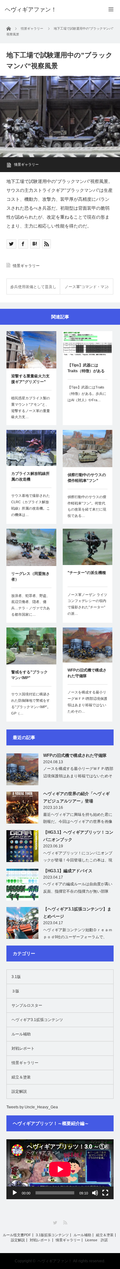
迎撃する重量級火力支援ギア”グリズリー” (30, 379)
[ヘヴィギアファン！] (31, 9)
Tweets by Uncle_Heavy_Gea (32, 1107)
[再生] (15, 1193)
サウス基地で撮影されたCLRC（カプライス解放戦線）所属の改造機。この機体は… (30, 505)
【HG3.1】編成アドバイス (67, 870)
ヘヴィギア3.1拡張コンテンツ (37, 1020)
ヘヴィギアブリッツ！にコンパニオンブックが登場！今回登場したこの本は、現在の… (77, 860)
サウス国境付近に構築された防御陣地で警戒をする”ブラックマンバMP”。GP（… (31, 703)
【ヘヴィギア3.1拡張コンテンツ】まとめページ (77, 913)
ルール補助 (21, 1034)
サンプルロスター (27, 1005)
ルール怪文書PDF (17, 1235)
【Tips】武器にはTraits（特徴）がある (86, 368)
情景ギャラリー (26, 164)
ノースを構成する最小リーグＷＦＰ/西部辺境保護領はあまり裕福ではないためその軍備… (78, 776)
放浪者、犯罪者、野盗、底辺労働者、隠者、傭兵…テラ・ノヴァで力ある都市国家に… (30, 605)
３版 (15, 991)
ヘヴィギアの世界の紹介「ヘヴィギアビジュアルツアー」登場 (76, 797)
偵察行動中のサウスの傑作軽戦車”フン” (87, 478)
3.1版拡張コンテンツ (52, 1235)
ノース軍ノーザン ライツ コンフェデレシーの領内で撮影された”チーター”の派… (87, 604)
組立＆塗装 (21, 1077)
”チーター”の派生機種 (87, 572)
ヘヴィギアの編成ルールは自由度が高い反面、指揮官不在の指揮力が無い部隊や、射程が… (77, 891)
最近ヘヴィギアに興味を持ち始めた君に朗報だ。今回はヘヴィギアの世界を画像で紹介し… (77, 821)
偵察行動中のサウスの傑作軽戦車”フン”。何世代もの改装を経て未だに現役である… (87, 506)
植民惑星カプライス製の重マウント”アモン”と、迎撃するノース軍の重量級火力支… (30, 407)
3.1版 (16, 977)
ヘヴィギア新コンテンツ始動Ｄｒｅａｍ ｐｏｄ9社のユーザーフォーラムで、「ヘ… (77, 937)
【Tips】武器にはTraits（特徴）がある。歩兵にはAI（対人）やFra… (87, 393)
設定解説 (19, 1091)
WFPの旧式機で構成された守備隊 (87, 673)
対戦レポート (23, 1048)
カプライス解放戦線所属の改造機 (30, 476)
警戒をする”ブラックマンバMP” (29, 675)
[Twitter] (55, 1222)
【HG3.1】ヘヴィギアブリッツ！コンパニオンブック (78, 836)
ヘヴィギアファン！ (54, 1261)
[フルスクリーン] (105, 1193)
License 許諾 (96, 1240)
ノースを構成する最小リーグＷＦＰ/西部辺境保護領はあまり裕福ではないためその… (87, 701)
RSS (65, 1222)
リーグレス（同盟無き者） (30, 576)
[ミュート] (95, 1193)
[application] (60, 1169)
